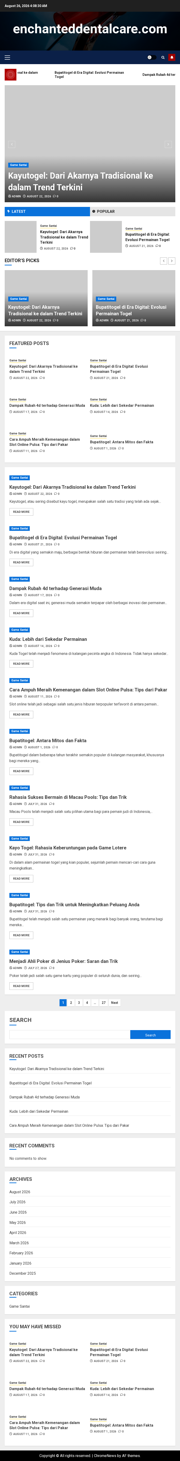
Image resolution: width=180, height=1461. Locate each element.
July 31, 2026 (37, 804)
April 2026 (17, 1232)
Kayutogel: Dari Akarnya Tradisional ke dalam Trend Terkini (43, 369)
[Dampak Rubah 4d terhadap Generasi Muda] (106, 237)
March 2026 (19, 1243)
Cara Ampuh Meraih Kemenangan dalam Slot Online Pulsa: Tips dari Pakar (44, 442)
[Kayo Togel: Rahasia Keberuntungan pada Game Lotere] (90, 838)
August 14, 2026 (106, 412)
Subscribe (171, 57)
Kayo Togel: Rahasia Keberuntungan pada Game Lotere (67, 848)
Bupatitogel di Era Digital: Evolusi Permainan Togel (119, 369)
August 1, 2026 (105, 448)
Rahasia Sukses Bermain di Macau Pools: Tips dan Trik (68, 797)
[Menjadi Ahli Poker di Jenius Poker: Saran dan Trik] (90, 952)
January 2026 (20, 1263)
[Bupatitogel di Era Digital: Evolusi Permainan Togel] (21, 237)
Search (20, 1020)
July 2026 (17, 1202)
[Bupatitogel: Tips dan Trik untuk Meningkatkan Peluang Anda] (90, 895)
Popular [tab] (106, 211)
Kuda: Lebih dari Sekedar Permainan (122, 405)
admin (16, 196)
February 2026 (21, 1253)
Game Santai (18, 165)
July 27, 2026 (37, 968)
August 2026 (19, 1192)
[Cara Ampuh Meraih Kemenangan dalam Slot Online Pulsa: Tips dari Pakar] (90, 680)
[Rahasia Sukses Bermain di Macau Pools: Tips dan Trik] (90, 788)
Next (114, 1003)
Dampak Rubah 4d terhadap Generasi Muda (47, 405)
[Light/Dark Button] (152, 57)
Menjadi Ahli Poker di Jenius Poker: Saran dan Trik (63, 961)
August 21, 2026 (56, 246)
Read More (21, 512)
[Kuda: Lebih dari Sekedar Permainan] (90, 630)
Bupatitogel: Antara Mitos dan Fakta (121, 442)
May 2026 (17, 1222)
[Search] (163, 57)
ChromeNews (105, 1456)
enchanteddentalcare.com (90, 29)
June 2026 (18, 1212)
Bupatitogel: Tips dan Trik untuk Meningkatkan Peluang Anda (74, 904)
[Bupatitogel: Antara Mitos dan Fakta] (90, 731)
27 (103, 1003)
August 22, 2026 (39, 196)
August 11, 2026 (25, 451)
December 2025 (22, 1273)
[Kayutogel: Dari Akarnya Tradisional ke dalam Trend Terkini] (90, 143)
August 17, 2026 (141, 246)
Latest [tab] (19, 211)
